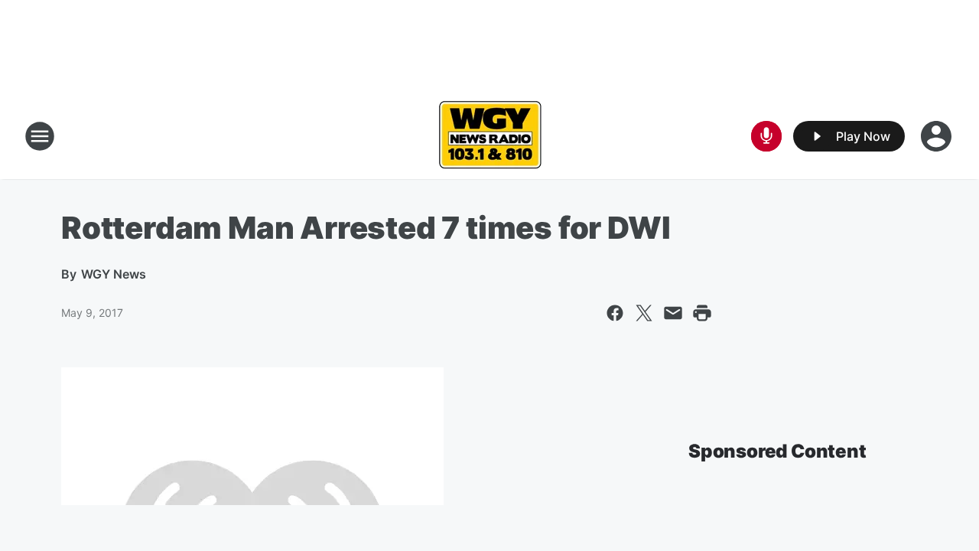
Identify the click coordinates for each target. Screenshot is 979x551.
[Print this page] (702, 313)
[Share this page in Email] (673, 313)
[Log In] (938, 136)
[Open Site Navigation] (39, 136)
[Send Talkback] (766, 136)
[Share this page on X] (644, 313)
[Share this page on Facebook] (615, 313)
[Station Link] (490, 136)
